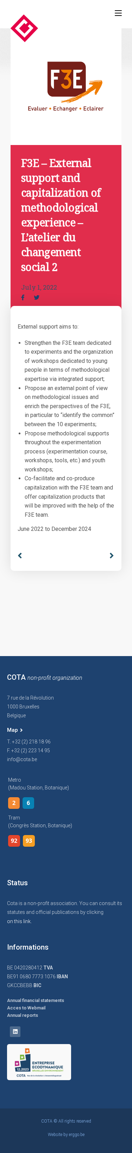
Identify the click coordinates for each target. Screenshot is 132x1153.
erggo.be (76, 1134)
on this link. (19, 921)
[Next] (109, 556)
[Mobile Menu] (118, 13)
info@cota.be (22, 759)
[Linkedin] (15, 1031)
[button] (15, 730)
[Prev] (42, 556)
